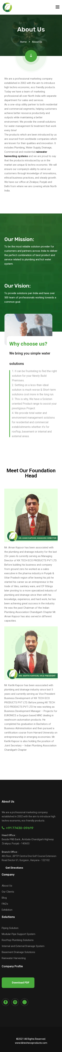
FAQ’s (5, 903)
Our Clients (8, 891)
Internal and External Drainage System (23, 946)
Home (23, 41)
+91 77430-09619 (18, 828)
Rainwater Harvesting (14, 958)
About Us (7, 885)
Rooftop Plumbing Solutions (18, 940)
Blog (4, 897)
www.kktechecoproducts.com (31, 1042)
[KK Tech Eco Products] (7, 7)
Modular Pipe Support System (18, 934)
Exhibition (7, 909)
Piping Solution (10, 928)
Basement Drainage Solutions (18, 952)
